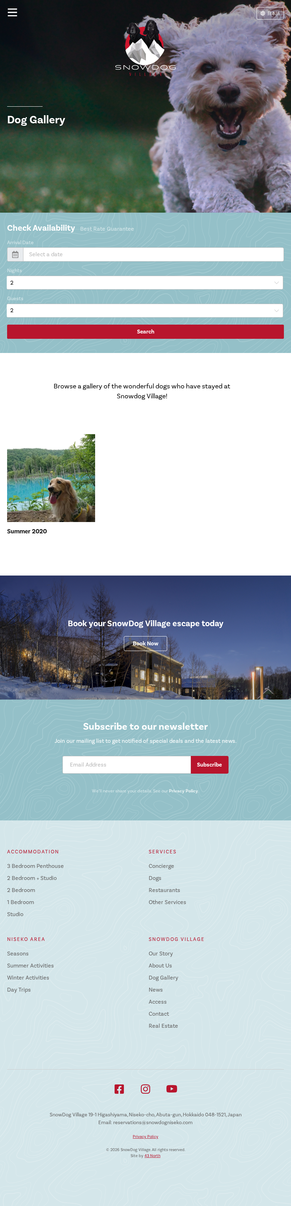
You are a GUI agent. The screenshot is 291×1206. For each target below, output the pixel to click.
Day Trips (19, 989)
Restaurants (164, 890)
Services (163, 851)
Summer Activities (30, 965)
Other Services (167, 902)
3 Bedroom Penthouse (35, 866)
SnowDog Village (177, 939)
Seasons (18, 953)
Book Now (145, 643)
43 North (152, 1156)
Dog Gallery (163, 977)
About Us (160, 965)
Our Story (161, 953)
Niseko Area (26, 939)
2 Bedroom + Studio (32, 878)
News (156, 989)
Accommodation (33, 851)
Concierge (161, 866)
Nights (14, 270)
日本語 (273, 13)
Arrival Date (20, 242)
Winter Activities (28, 977)
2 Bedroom (21, 890)
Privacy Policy (183, 791)
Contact (159, 1013)
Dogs (155, 878)
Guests (15, 298)
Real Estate (163, 1026)
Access (158, 1001)
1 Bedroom (20, 902)
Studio (15, 914)
